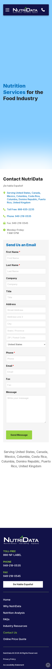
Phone (10, 352)
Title (8, 291)
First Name (13, 252)
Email (10, 365)
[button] (7, 10)
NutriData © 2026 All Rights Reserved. (20, 653)
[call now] (43, 9)
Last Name (13, 265)
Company (11, 278)
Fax (8, 379)
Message (11, 392)
